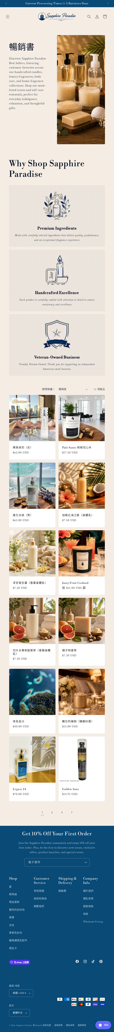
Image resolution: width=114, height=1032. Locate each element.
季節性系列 (15, 933)
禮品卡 (13, 948)
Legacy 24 (19, 789)
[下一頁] (72, 812)
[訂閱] (85, 862)
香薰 (11, 917)
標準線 (13, 894)
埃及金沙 (18, 721)
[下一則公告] (108, 3)
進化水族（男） (23, 515)
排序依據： (48, 389)
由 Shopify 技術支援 (42, 1025)
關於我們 (88, 891)
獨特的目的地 (17, 909)
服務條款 (82, 1025)
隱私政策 (88, 898)
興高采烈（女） (23, 447)
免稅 (85, 914)
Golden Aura (70, 789)
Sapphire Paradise (24, 1025)
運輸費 (62, 891)
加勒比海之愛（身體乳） (78, 515)
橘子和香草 (69, 650)
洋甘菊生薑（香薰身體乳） (30, 583)
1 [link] (42, 812)
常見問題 (39, 891)
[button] (8, 17)
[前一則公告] (6, 3)
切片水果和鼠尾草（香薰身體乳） (32, 652)
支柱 (11, 925)
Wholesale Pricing (93, 921)
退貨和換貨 (40, 898)
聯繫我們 (39, 906)
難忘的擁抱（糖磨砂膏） (78, 721)
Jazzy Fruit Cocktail (75, 583)
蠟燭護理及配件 (18, 940)
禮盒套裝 (14, 902)
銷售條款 (88, 906)
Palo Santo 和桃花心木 (77, 447)
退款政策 (58, 1025)
